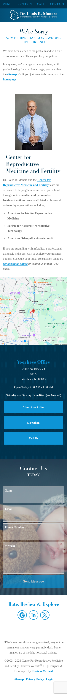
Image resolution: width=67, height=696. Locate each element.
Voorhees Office (33, 362)
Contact (57, 4)
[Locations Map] (33, 310)
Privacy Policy (35, 679)
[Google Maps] (22, 615)
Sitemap (19, 679)
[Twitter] (45, 615)
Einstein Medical (42, 671)
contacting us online (15, 263)
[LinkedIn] (33, 615)
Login (49, 679)
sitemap (12, 74)
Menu (7, 4)
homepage (9, 79)
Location (24, 4)
